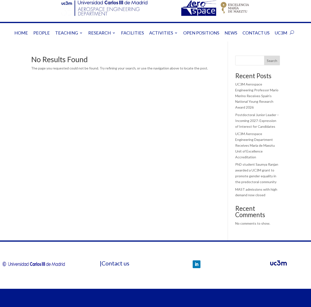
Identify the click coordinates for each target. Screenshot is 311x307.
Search (272, 61)
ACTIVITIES (161, 33)
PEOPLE (41, 33)
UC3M (281, 33)
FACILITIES (132, 33)
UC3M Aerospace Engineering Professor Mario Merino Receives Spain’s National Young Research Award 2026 (256, 95)
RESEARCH (99, 33)
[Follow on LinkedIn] (196, 264)
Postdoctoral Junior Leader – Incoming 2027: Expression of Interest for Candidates (257, 120)
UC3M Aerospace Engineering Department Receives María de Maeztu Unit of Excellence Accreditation (255, 145)
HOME (21, 33)
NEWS (231, 33)
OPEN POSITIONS (201, 33)
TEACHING (66, 33)
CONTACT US (255, 33)
